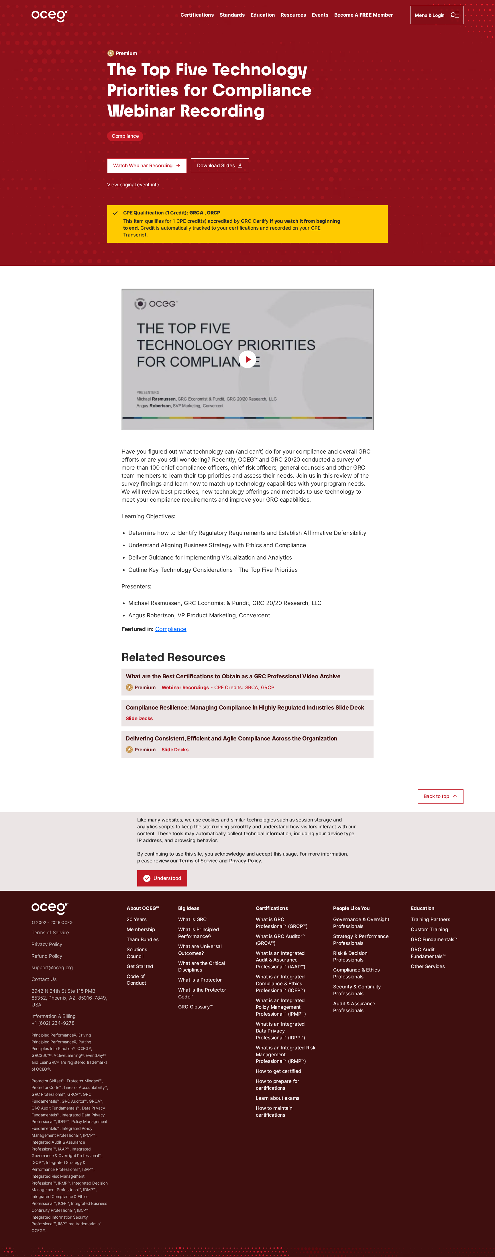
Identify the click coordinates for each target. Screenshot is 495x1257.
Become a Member (363, 15)
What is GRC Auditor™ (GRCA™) (281, 939)
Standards (232, 15)
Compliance (125, 136)
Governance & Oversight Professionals (361, 923)
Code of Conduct (136, 980)
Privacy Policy (245, 861)
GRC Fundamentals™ (434, 939)
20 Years (137, 919)
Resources (293, 15)
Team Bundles (143, 939)
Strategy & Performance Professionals (360, 939)
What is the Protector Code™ (202, 993)
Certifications (197, 15)
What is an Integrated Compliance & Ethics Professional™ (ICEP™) (280, 983)
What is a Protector (200, 980)
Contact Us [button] (44, 979)
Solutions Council (137, 953)
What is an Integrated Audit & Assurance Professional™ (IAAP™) (281, 960)
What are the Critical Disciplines (201, 966)
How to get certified (278, 1071)
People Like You (351, 908)
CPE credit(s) (191, 221)
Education (263, 15)
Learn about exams (278, 1098)
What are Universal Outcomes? (200, 949)
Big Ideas (189, 908)
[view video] (247, 359)
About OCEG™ (143, 908)
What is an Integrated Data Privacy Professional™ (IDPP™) (280, 1031)
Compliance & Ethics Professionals (356, 973)
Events (320, 15)
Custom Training (429, 929)
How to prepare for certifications (277, 1084)
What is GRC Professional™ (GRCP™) (282, 923)
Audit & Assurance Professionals (354, 1007)
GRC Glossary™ (195, 1007)
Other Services (428, 966)
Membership (141, 929)
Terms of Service (198, 861)
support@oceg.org (52, 967)
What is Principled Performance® (198, 933)
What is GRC (192, 919)
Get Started (140, 966)
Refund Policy (47, 956)
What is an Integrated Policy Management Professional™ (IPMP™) (281, 1007)
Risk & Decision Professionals (350, 956)
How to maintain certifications (274, 1111)
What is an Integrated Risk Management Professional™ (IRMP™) (285, 1054)
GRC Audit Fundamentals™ (428, 953)
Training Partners (430, 919)
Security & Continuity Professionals (357, 990)
